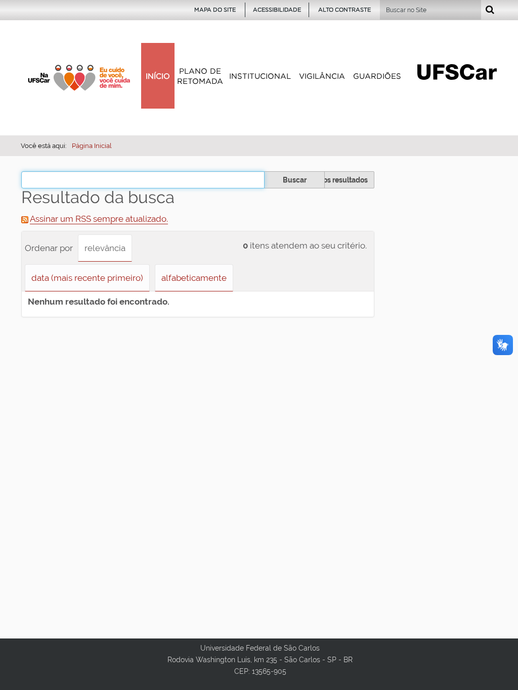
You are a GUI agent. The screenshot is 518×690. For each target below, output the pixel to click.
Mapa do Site (215, 10)
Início (158, 76)
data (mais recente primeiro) (87, 278)
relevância (104, 248)
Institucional (260, 76)
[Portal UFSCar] (457, 71)
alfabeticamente (194, 278)
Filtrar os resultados (335, 180)
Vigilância (322, 76)
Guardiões (377, 76)
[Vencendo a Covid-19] (79, 77)
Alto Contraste (344, 10)
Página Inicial (92, 146)
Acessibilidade (277, 10)
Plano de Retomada (200, 76)
